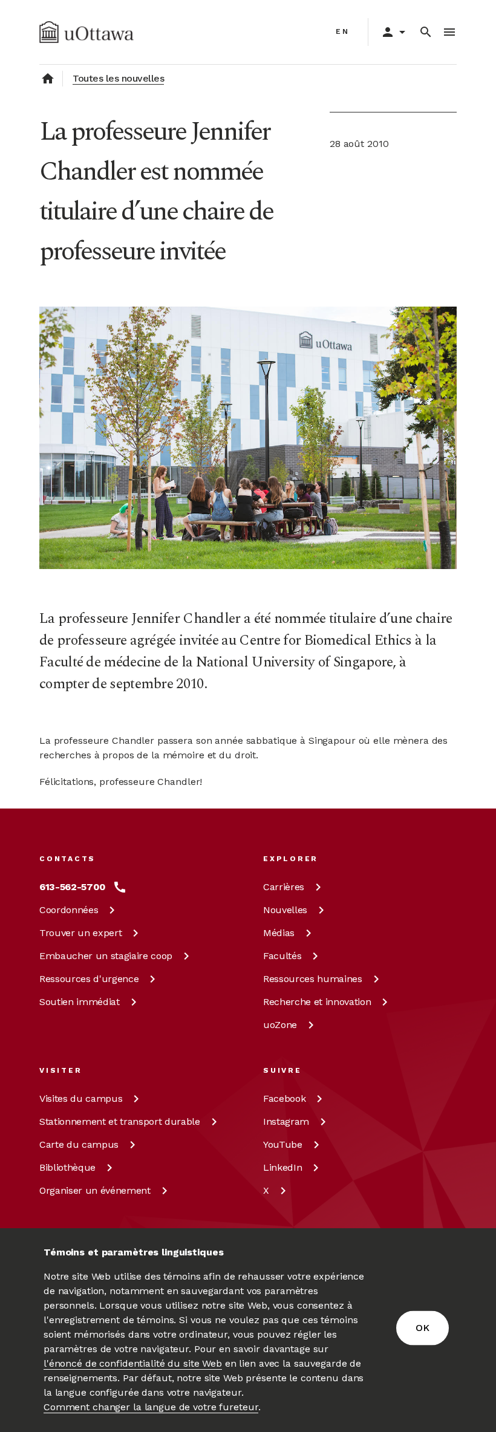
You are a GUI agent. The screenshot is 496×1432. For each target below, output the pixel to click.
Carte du (79, 1144)
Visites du (80, 1098)
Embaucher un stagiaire (105, 956)
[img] (86, 32)
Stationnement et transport (119, 1121)
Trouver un (80, 933)
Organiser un (95, 1190)
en (343, 31)
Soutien (79, 1001)
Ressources (89, 978)
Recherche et (317, 1001)
